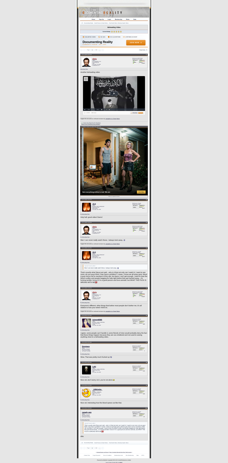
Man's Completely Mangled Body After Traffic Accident (120, 452)
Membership (118, 19)
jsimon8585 (97, 320)
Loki (94, 367)
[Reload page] (82, 23)
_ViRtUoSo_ (97, 389)
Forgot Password (96, 455)
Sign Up (101, 19)
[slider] (126, 109)
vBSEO (120, 462)
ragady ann (86, 412)
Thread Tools (142, 49)
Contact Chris (87, 455)
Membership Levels (118, 455)
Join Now (134, 42)
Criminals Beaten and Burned (103, 452)
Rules (127, 19)
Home (93, 19)
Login (109, 19)
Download (138, 112)
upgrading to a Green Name (113, 118)
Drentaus (86, 346)
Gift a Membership (130, 455)
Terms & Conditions (107, 455)
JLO (94, 204)
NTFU (143, 455)
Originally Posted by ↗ (90, 265)
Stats (134, 19)
